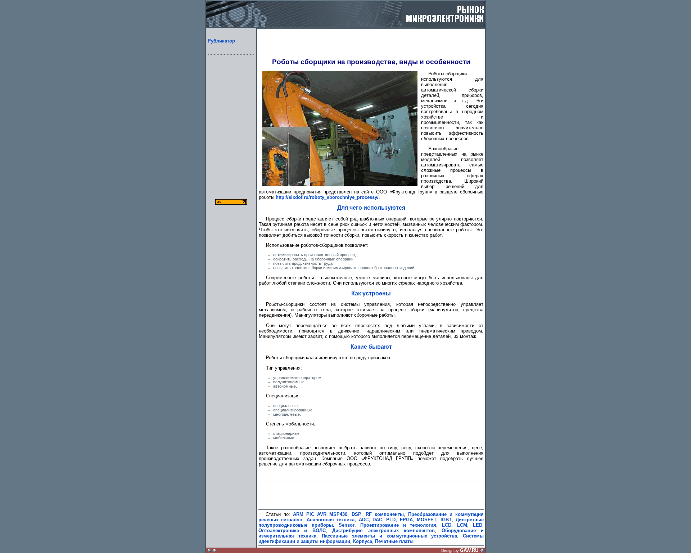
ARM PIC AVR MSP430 (320, 514)
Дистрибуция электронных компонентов (383, 530)
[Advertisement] (231, 135)
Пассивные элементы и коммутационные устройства (389, 536)
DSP (356, 514)
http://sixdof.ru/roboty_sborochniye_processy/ (327, 197)
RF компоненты (385, 514)
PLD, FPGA (399, 519)
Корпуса (362, 541)
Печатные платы (394, 541)
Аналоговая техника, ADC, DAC (344, 519)
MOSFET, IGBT (434, 519)
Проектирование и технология (398, 525)
